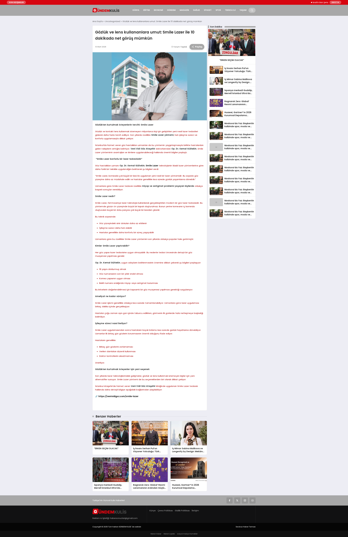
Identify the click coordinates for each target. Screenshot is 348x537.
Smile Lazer (152, 165)
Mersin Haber (156, 534)
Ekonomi (158, 10)
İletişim (195, 510)
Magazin (184, 10)
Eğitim (146, 10)
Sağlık (196, 10)
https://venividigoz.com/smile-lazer (118, 396)
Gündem (171, 10)
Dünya (136, 10)
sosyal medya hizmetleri (187, 534)
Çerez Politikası (165, 510)
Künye (153, 510)
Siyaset (208, 10)
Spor (218, 10)
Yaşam (243, 10)
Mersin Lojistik (169, 534)
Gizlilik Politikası (182, 510)
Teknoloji (230, 10)
